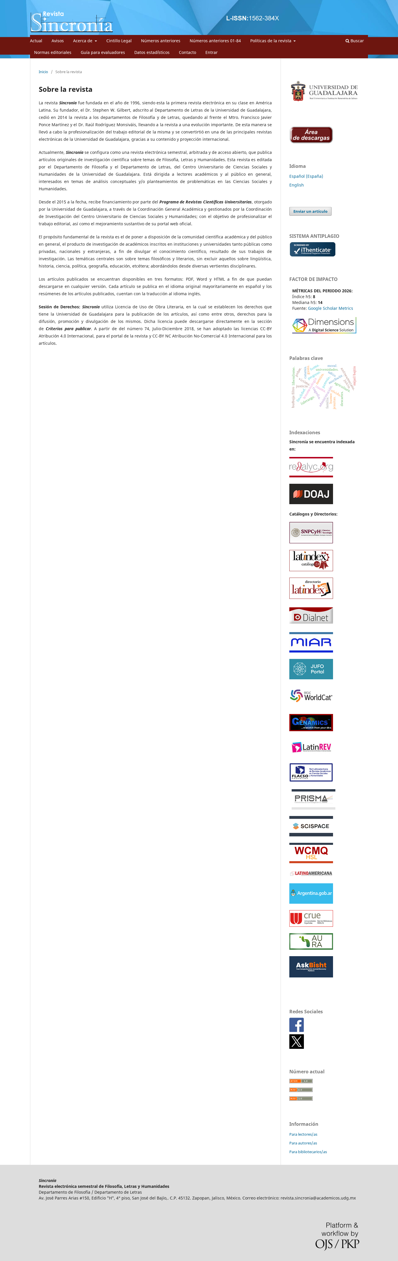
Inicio (43, 71)
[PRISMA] (313, 808)
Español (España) (306, 176)
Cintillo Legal (119, 40)
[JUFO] (311, 677)
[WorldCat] (311, 704)
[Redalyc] (311, 476)
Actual (36, 40)
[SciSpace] (311, 835)
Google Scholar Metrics (330, 308)
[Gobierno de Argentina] (311, 902)
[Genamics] (311, 731)
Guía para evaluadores (103, 52)
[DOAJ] (335, 651)
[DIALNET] (311, 624)
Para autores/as (303, 1143)
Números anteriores (160, 40)
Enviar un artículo (310, 211)
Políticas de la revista (271, 40)
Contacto (187, 52)
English (296, 185)
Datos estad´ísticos (152, 52)
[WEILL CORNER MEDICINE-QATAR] (311, 861)
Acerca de (83, 40)
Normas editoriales (52, 52)
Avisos (58, 40)
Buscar (356, 40)
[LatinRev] (311, 754)
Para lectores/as (303, 1134)
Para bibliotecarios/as (308, 1151)
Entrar (211, 52)
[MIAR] (311, 651)
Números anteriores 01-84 (215, 40)
